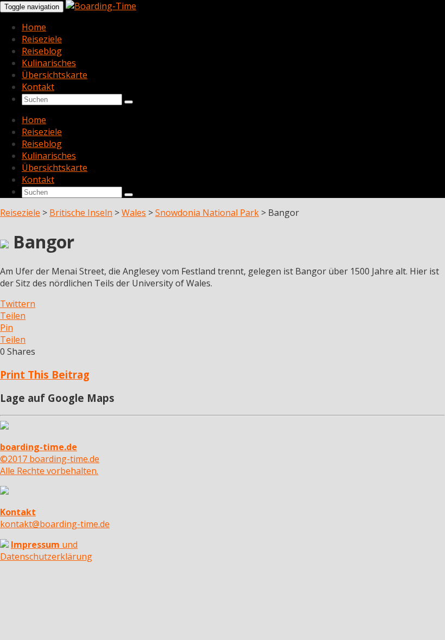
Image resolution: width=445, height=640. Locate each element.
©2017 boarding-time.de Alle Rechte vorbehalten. (49, 459)
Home (34, 27)
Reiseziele (42, 39)
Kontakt (38, 87)
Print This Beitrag (45, 374)
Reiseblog (42, 51)
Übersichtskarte (54, 75)
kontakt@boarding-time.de (55, 518)
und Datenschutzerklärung (46, 550)
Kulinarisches (49, 63)
